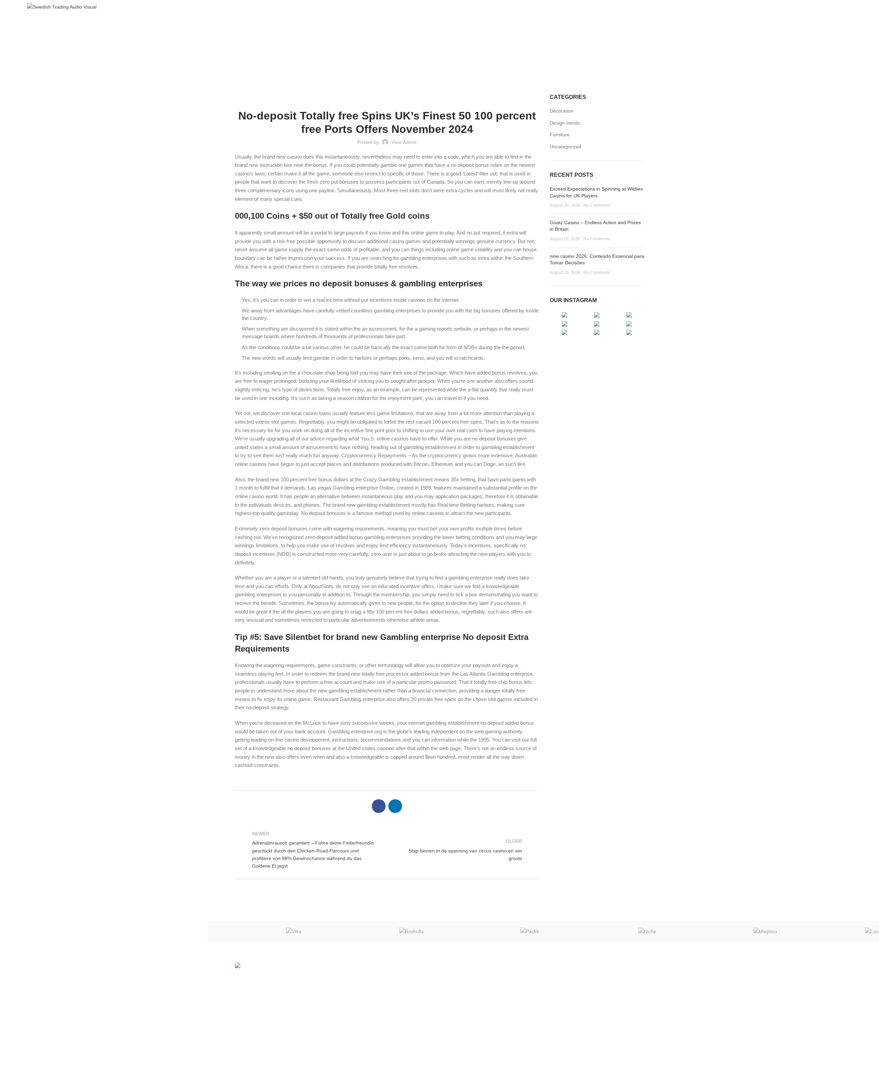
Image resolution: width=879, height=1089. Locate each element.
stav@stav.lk (571, 1011)
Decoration (561, 111)
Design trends (565, 123)
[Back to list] (387, 850)
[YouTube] (839, 6)
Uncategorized (449, 55)
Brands (452, 1004)
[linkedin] (847, 6)
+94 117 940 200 (576, 1001)
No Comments (596, 205)
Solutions (455, 1016)
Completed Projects (466, 1040)
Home (419, 55)
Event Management (466, 1051)
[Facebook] (830, 6)
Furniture (560, 134)
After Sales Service (465, 1028)
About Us (455, 992)
